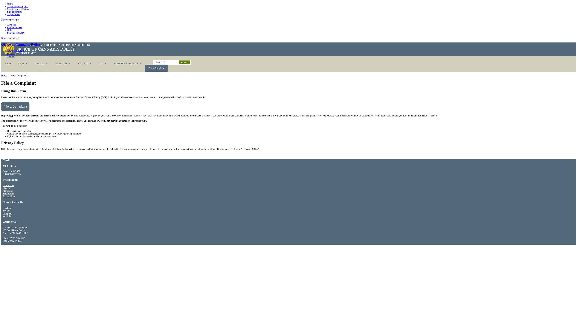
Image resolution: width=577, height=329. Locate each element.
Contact (11, 53)
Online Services (14, 27)
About (19, 64)
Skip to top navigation (17, 6)
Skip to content (14, 12)
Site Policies (8, 193)
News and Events (15, 51)
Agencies (11, 24)
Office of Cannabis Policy (21, 44)
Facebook (7, 208)
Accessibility (9, 196)
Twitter (6, 210)
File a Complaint (156, 68)
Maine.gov (8, 191)
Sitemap (11, 56)
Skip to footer (13, 14)
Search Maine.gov (15, 33)
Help (9, 30)
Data (99, 64)
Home (10, 3)
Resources (81, 64)
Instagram (7, 213)
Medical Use (59, 64)
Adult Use (37, 64)
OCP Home (8, 185)
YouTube (7, 216)
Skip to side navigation (18, 9)
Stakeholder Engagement (124, 64)
